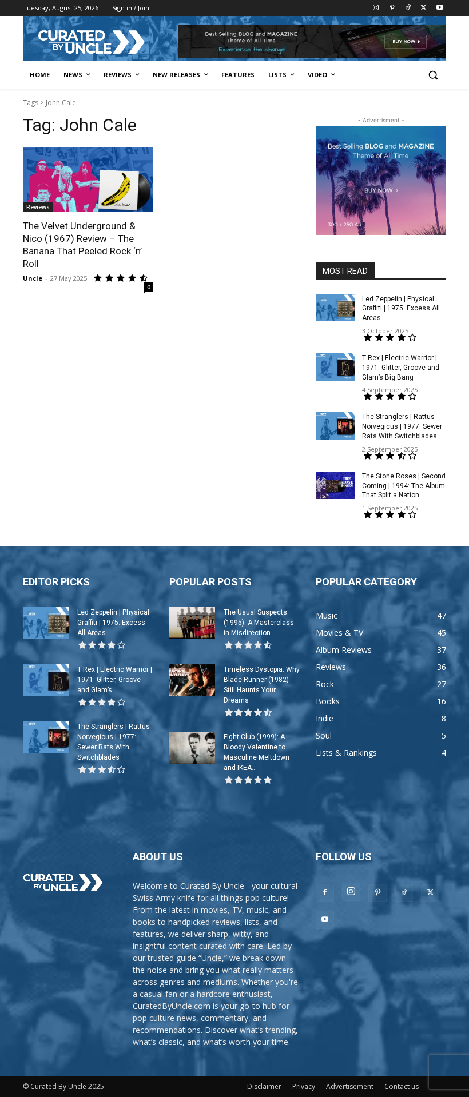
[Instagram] (376, 8)
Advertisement (349, 1086)
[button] (432, 75)
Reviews (38, 207)
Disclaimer (264, 1086)
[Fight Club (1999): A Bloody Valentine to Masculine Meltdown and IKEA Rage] (192, 748)
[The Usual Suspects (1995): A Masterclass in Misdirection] (192, 623)
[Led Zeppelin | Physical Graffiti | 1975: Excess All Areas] (335, 308)
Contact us (401, 1086)
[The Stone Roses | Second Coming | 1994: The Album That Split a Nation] (335, 485)
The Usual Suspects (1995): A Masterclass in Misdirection (259, 622)
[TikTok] (408, 8)
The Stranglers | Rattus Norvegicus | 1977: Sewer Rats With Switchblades (402, 426)
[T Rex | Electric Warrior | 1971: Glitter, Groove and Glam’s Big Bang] (335, 367)
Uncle (32, 278)
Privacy (303, 1086)
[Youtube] (439, 8)
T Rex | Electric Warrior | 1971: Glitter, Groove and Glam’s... (114, 679)
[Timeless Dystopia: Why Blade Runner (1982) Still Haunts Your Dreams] (192, 680)
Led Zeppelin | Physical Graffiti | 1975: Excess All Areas (401, 308)
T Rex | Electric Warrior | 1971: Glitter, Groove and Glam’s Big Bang (400, 367)
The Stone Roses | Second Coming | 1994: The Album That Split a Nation (404, 486)
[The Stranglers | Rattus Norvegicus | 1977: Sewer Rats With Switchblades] (335, 426)
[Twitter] (423, 8)
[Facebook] (325, 893)
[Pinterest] (392, 8)
